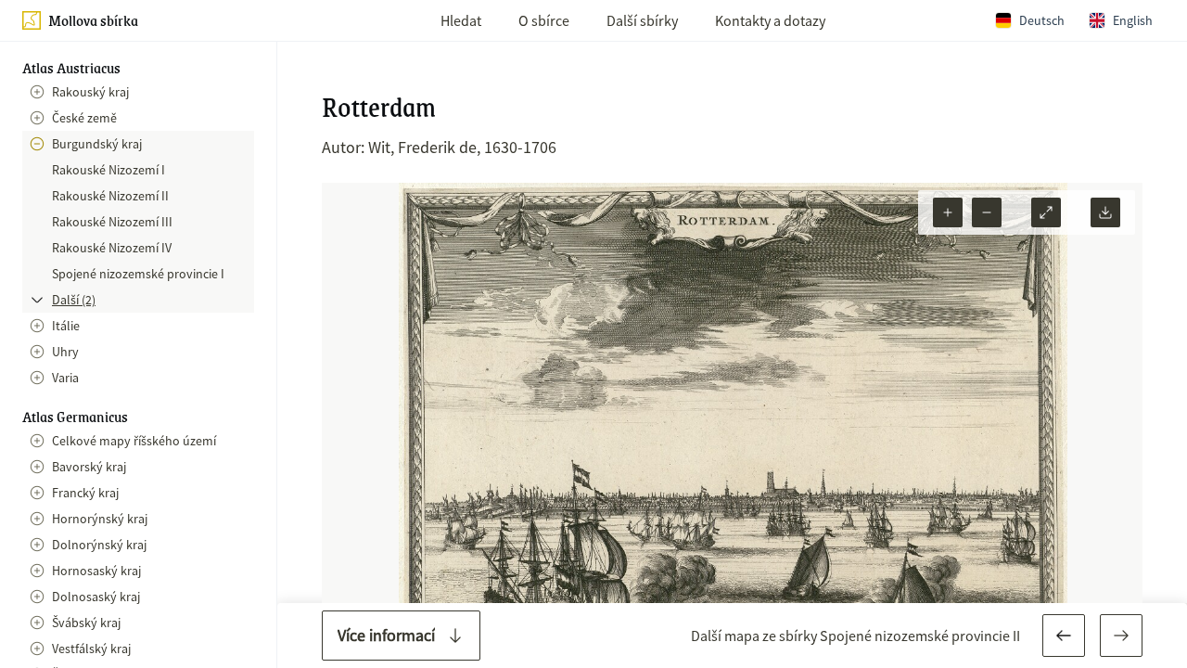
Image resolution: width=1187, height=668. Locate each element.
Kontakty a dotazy (770, 20)
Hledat (460, 20)
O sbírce (543, 20)
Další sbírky (642, 20)
